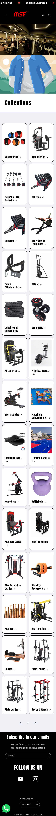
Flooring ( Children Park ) (40, 416)
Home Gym (10, 501)
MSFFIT (22, 814)
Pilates (8, 669)
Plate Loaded (38, 669)
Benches (36, 197)
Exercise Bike (12, 414)
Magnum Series (13, 542)
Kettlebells (37, 501)
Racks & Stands (40, 709)
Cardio (35, 284)
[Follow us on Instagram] (35, 779)
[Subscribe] (48, 756)
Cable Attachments (11, 286)
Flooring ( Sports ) (41, 460)
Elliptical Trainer (41, 371)
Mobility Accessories (38, 587)
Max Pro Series (40, 541)
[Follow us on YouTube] (20, 779)
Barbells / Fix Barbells (12, 199)
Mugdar (9, 628)
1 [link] (20, 723)
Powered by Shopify (34, 814)
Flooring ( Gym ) (13, 458)
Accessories (11, 157)
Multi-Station (39, 628)
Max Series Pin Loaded (13, 587)
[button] (5, 15)
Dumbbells (37, 327)
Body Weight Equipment (38, 242)
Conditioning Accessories (11, 329)
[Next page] (35, 723)
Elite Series (11, 371)
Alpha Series (38, 157)
